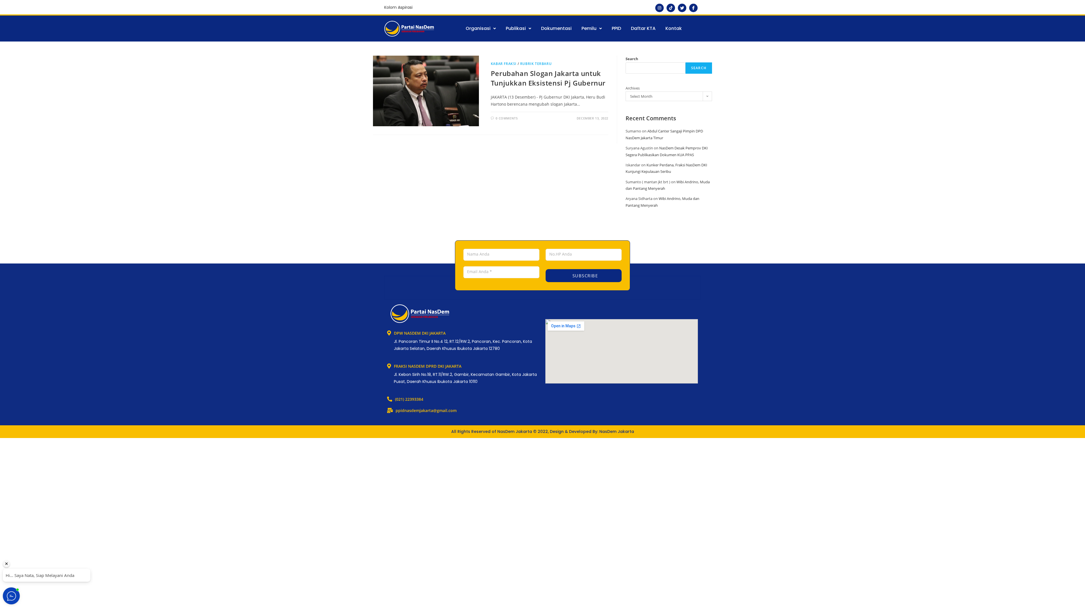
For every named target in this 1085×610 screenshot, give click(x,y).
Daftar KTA (643, 28)
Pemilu (588, 28)
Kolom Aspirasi (398, 7)
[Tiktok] (671, 8)
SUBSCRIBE (584, 275)
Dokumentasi (556, 28)
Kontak (673, 28)
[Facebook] (693, 8)
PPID (616, 28)
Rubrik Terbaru (536, 63)
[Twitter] (682, 8)
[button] (480, 29)
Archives (633, 88)
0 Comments (507, 118)
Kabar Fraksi (504, 63)
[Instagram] (659, 8)
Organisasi (478, 28)
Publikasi (516, 28)
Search (632, 58)
